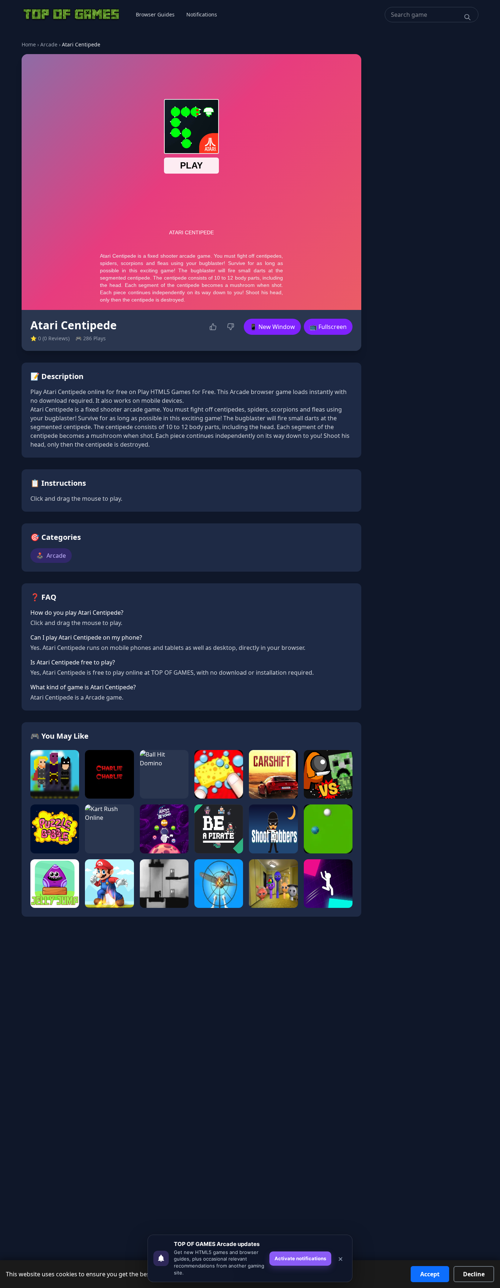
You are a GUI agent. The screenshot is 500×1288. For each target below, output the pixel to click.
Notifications (201, 14)
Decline (474, 1274)
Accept (430, 1274)
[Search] (467, 17)
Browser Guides (155, 14)
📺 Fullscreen (328, 327)
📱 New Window (272, 327)
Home (29, 44)
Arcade (48, 44)
